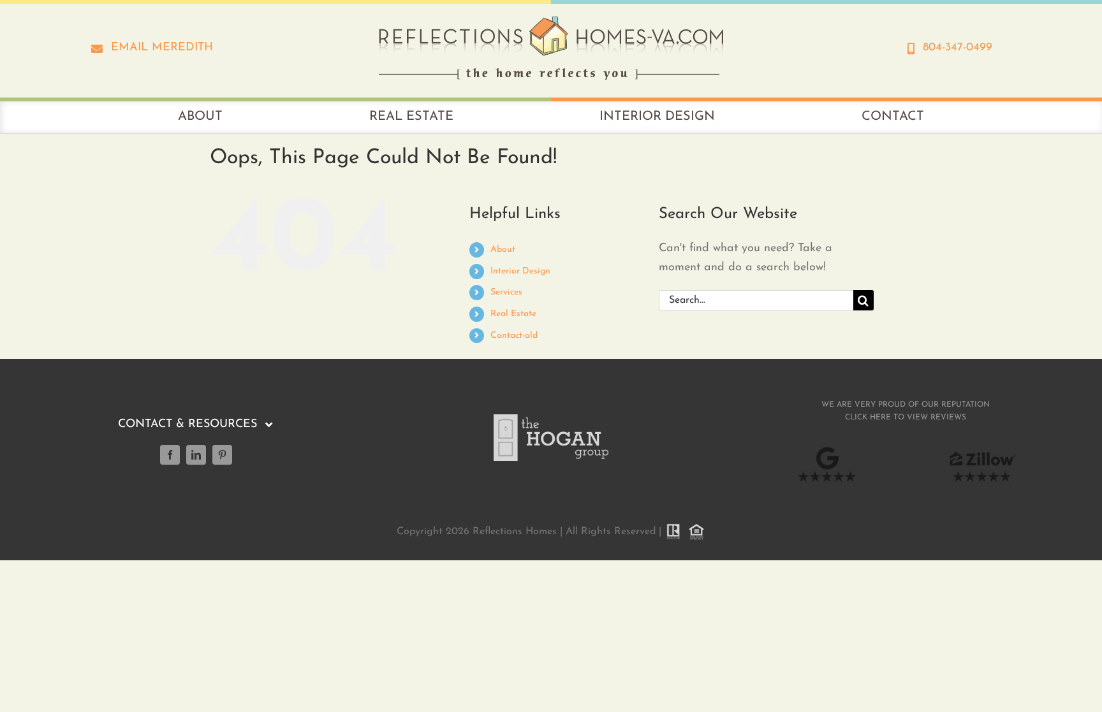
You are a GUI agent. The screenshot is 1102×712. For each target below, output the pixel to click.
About (502, 249)
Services (506, 292)
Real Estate (513, 314)
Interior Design (520, 271)
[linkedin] (196, 455)
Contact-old (514, 335)
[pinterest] (222, 455)
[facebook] (170, 455)
